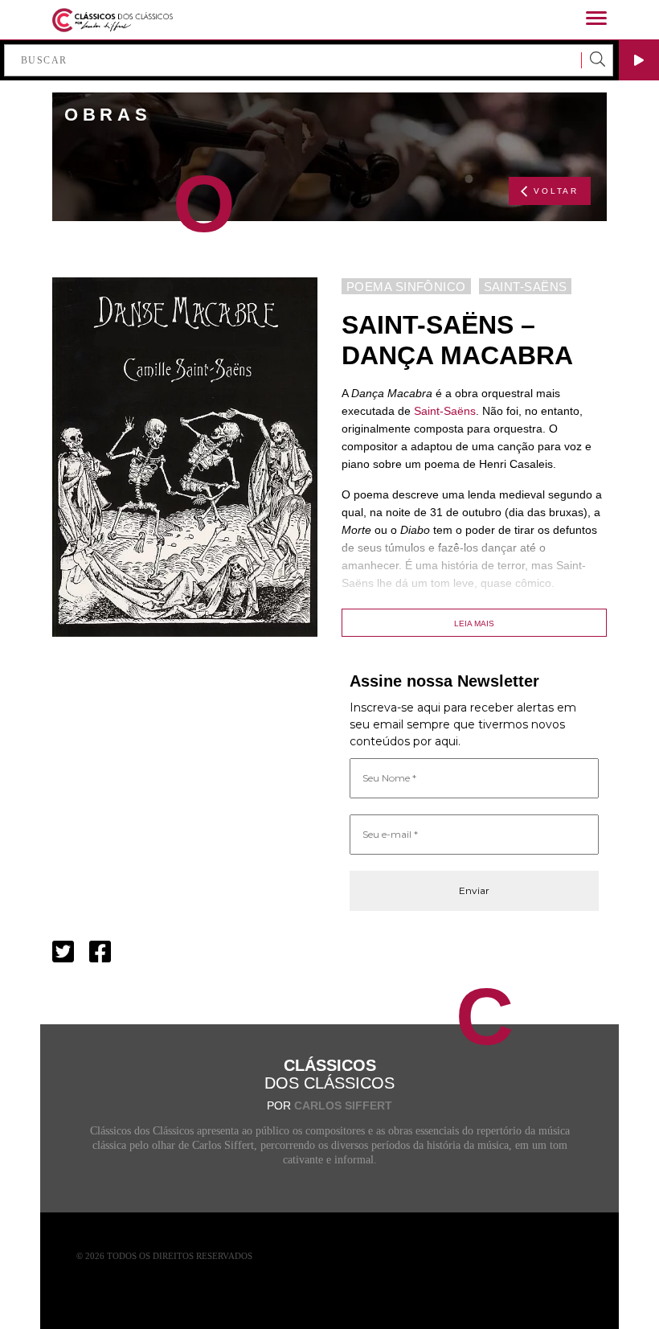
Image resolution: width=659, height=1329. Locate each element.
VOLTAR (556, 191)
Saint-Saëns (445, 410)
